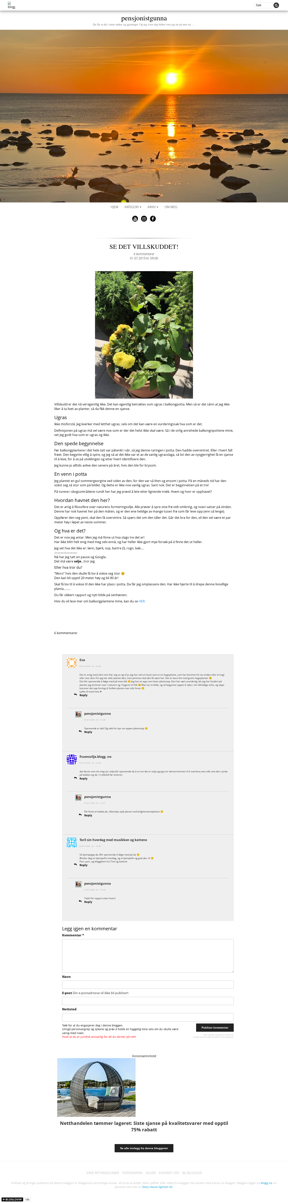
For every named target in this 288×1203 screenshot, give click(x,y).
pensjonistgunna (144, 19)
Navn (66, 977)
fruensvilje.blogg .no (95, 756)
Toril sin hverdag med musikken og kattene (113, 840)
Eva (82, 660)
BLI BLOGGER (192, 1173)
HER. (142, 601)
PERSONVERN (132, 1173)
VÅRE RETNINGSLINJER (102, 1173)
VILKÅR (151, 1173)
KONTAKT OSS (169, 1173)
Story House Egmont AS (157, 1187)
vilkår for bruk (219, 1037)
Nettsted (69, 1009)
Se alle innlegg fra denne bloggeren (144, 1148)
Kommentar (73, 935)
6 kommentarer (144, 254)
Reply (84, 695)
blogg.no (266, 1183)
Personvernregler (206, 1037)
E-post (95, 993)
